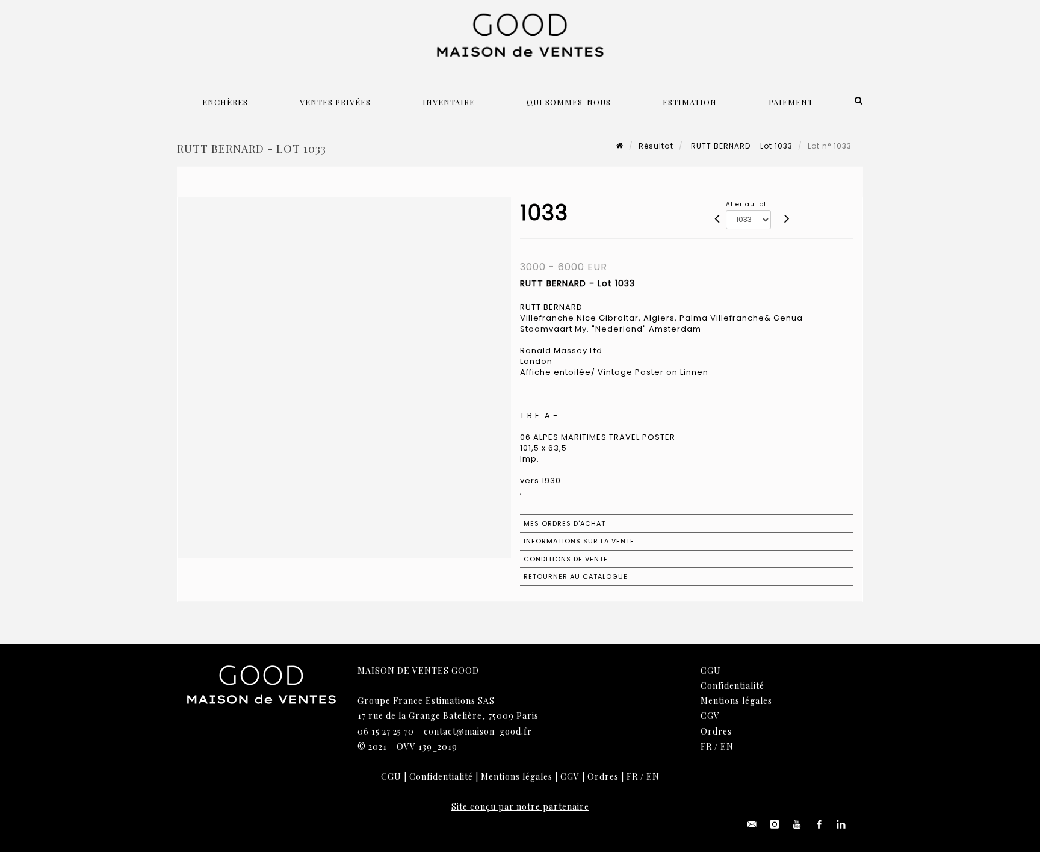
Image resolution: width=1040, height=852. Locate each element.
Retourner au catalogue (576, 576)
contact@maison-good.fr (478, 731)
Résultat (656, 146)
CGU (711, 670)
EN (727, 746)
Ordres (716, 731)
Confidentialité (732, 685)
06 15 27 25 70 (386, 731)
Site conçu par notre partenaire (520, 806)
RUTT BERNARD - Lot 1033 (741, 146)
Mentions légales (736, 700)
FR (706, 746)
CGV (710, 715)
